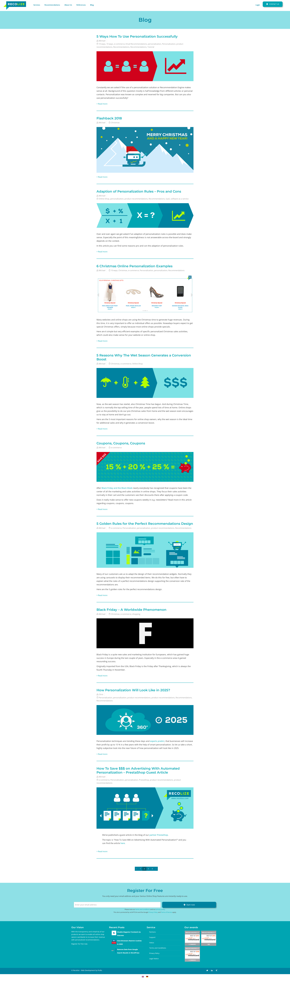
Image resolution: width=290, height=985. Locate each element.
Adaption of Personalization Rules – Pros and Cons (139, 191)
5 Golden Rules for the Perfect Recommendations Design (145, 524)
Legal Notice (154, 958)
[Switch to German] (147, 976)
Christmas (115, 122)
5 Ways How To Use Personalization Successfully (137, 36)
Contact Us (274, 4)
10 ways (102, 44)
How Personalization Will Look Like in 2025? (133, 690)
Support (152, 937)
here (123, 843)
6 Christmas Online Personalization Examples (135, 266)
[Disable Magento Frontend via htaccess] (114, 933)
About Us (68, 5)
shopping (136, 614)
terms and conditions (142, 909)
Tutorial (150, 47)
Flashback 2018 (109, 118)
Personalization (168, 44)
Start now (190, 905)
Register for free (77, 944)
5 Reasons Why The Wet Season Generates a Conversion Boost (144, 357)
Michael (102, 41)
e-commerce (119, 44)
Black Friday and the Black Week (117, 488)
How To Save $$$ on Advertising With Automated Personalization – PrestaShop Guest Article (138, 770)
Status (151, 943)
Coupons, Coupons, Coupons (121, 443)
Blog (92, 5)
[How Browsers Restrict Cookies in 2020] (114, 941)
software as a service (179, 199)
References (81, 5)
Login (258, 5)
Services (36, 5)
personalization (154, 44)
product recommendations (136, 199)
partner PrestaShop (158, 835)
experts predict (157, 741)
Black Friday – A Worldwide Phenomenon (131, 610)
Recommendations (52, 5)
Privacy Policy (153, 912)
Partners (152, 932)
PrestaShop (144, 780)
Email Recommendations (136, 44)
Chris (101, 694)
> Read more (102, 104)
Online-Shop (104, 199)
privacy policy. (160, 909)
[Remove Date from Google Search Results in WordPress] (114, 950)
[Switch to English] (143, 976)
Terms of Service (166, 912)
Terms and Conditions (157, 948)
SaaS (168, 199)
